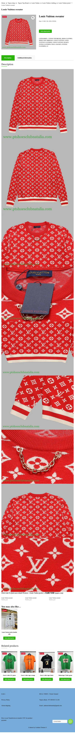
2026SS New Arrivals (46, 40)
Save (5, 16)
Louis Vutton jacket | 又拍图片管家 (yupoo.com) (46, 593)
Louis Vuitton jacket (60, 42)
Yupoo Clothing (45, 44)
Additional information (24, 58)
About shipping (5, 705)
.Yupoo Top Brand (54, 38)
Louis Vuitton (59, 40)
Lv (47, 46)
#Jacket (58, 44)
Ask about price (45, 31)
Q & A (3, 694)
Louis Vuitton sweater (7, 598)
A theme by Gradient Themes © (37, 727)
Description (7, 58)
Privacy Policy (5, 700)
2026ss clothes (67, 38)
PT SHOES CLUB (53, 700)
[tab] (8, 58)
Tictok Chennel (53, 694)
